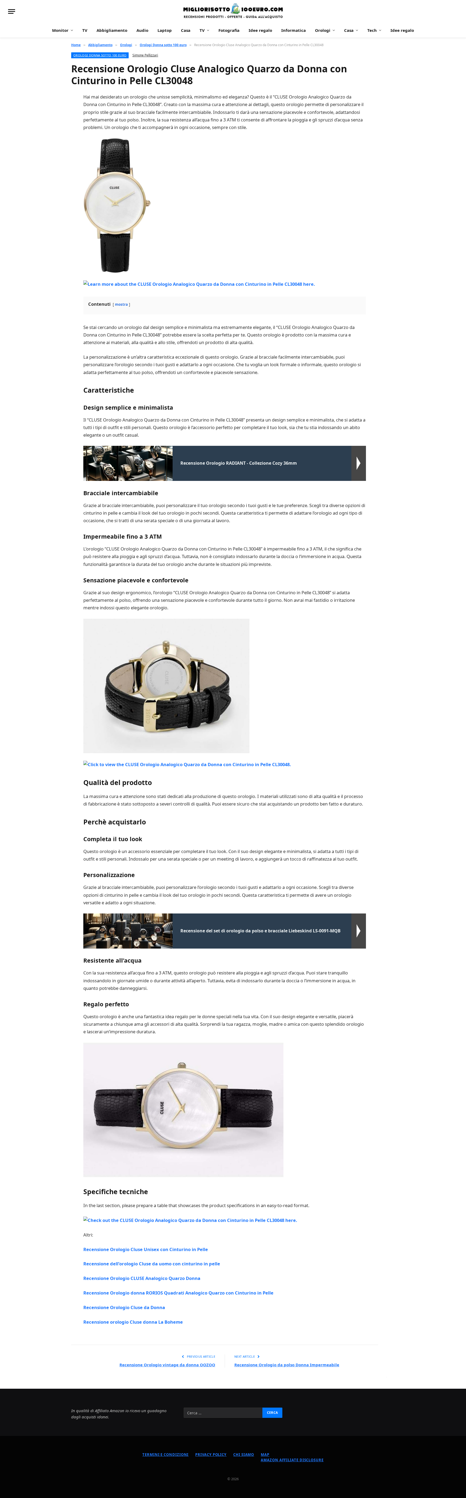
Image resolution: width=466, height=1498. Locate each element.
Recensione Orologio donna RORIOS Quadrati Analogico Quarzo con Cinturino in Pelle (178, 1293)
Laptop (164, 30)
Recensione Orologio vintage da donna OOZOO (167, 1364)
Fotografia (228, 30)
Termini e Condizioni (165, 1454)
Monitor (60, 30)
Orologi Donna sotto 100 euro (99, 55)
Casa (185, 30)
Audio (142, 30)
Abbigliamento (112, 30)
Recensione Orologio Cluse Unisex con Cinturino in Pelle (145, 1249)
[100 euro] (233, 11)
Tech (372, 30)
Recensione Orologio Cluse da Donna (124, 1307)
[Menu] (11, 11)
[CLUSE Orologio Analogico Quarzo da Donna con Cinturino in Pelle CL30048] (117, 205)
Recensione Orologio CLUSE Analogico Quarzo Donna (141, 1278)
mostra (121, 304)
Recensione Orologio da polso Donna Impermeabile (286, 1364)
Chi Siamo (243, 1454)
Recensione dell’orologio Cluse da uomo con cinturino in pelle (151, 1264)
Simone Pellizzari (145, 55)
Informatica (293, 30)
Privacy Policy (211, 1454)
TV (84, 30)
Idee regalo (260, 30)
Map (265, 1454)
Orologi (322, 30)
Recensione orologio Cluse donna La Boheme (133, 1322)
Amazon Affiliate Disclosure (292, 1460)
